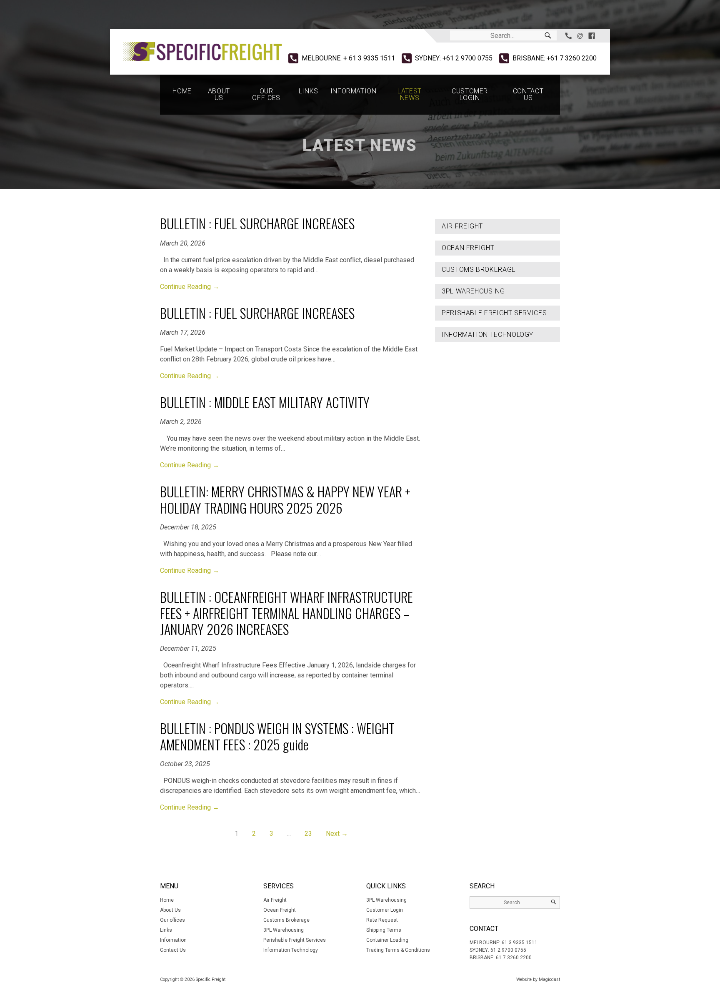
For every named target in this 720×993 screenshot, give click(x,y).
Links (308, 91)
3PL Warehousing (473, 291)
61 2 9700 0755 (508, 950)
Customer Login (470, 94)
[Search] (548, 35)
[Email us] (580, 35)
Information (353, 91)
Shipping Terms (383, 930)
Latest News (410, 94)
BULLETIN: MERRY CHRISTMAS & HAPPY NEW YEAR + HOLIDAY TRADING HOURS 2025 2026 (285, 499)
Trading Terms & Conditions (398, 950)
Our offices (266, 94)
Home (182, 91)
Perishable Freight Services (494, 313)
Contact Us (528, 94)
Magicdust (549, 979)
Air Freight (462, 226)
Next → (337, 834)
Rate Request (382, 920)
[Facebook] (592, 35)
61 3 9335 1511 (520, 942)
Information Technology (487, 335)
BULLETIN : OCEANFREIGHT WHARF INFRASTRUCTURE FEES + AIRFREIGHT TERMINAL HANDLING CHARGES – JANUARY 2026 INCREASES (286, 613)
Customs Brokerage (479, 269)
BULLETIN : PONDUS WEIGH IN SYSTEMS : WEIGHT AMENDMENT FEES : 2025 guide (277, 736)
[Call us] (568, 35)
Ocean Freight (468, 248)
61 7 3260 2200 (514, 957)
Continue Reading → (189, 287)
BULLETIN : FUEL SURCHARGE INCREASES (257, 223)
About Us (219, 94)
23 (308, 834)
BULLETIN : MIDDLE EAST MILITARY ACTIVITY (265, 402)
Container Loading (387, 940)
